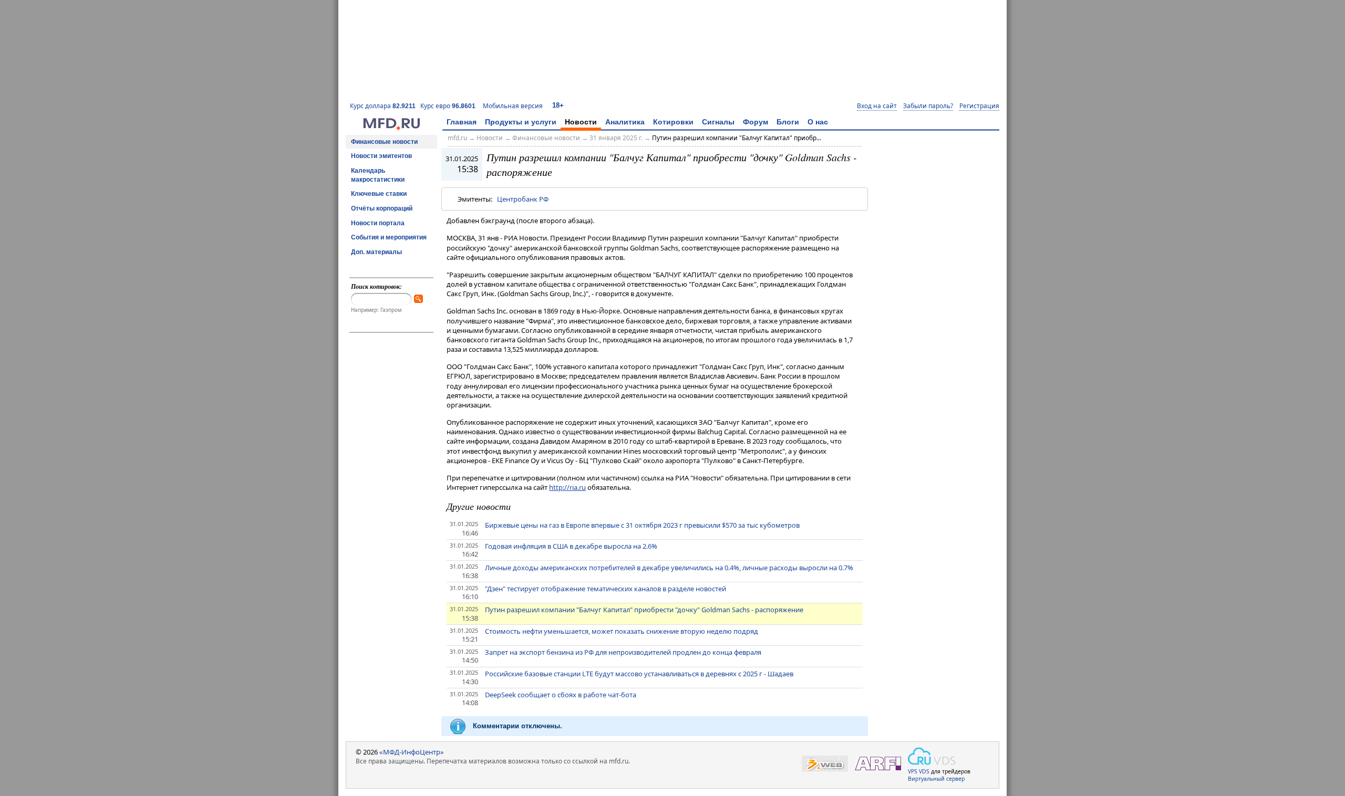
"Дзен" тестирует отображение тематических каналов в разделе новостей (605, 588)
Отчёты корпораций (381, 208)
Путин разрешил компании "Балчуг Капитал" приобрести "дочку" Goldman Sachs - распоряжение (644, 609)
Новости (581, 122)
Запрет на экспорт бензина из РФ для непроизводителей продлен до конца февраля (623, 652)
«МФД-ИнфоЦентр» (411, 752)
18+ (558, 105)
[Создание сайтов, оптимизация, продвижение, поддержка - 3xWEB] (825, 764)
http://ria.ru (567, 487)
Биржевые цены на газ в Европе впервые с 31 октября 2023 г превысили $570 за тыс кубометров (642, 525)
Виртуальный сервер (936, 778)
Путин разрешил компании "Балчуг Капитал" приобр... (736, 137)
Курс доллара (383, 105)
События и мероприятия (389, 237)
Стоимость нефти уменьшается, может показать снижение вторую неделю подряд (621, 631)
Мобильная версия (513, 105)
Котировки (673, 122)
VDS (924, 771)
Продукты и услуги (520, 122)
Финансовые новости (384, 141)
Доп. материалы (376, 252)
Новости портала (378, 223)
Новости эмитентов (381, 156)
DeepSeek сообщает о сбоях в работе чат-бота (560, 694)
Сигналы (718, 122)
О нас (818, 122)
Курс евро (447, 105)
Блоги (788, 122)
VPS (912, 771)
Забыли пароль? (928, 106)
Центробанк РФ (523, 199)
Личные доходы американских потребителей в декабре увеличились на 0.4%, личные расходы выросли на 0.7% (669, 567)
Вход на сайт (877, 106)
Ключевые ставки (379, 193)
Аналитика (625, 122)
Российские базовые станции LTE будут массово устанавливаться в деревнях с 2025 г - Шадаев (639, 673)
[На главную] (391, 127)
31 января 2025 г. (616, 137)
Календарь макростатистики (378, 175)
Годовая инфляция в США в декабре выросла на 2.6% (571, 546)
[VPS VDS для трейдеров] (931, 756)
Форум (755, 122)
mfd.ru (457, 137)
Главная (462, 122)
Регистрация (979, 106)
